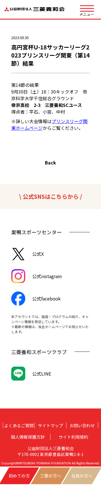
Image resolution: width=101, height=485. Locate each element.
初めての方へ (19, 478)
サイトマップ (50, 425)
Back (50, 162)
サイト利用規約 (73, 437)
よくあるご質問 (19, 425)
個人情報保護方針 (28, 437)
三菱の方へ (50, 476)
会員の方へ (81, 476)
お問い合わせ (82, 425)
